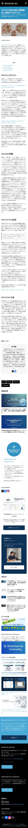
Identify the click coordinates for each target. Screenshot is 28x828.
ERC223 (16, 382)
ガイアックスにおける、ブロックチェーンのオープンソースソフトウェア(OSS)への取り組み (14, 711)
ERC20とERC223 (7, 65)
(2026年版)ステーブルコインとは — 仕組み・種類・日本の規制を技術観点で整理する (13, 410)
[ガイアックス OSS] (14, 708)
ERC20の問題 (6, 67)
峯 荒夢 (7, 341)
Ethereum (4, 45)
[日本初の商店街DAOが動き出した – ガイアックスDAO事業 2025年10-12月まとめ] (14, 422)
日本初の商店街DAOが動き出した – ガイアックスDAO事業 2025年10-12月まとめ (13, 431)
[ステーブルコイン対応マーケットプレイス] (14, 690)
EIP (4, 382)
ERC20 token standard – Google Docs (12, 290)
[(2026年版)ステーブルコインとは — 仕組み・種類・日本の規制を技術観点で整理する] (14, 400)
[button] (26, 3)
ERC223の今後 (6, 70)
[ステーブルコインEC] (14, 672)
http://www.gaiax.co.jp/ (17, 804)
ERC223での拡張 (7, 68)
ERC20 (9, 382)
